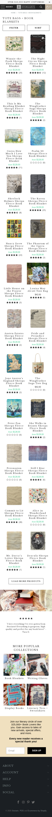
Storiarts (15, 811)
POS (22, 811)
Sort (38, 28)
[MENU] (1, 7)
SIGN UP (36, 750)
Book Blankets (14, 667)
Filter (13, 28)
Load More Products (26, 581)
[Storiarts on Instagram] (23, 802)
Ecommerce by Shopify (37, 811)
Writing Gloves (38, 667)
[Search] (41, 7)
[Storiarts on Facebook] (18, 802)
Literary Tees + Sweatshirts (38, 698)
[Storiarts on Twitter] (33, 802)
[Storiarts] (26, 7)
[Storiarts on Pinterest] (28, 802)
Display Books (14, 698)
